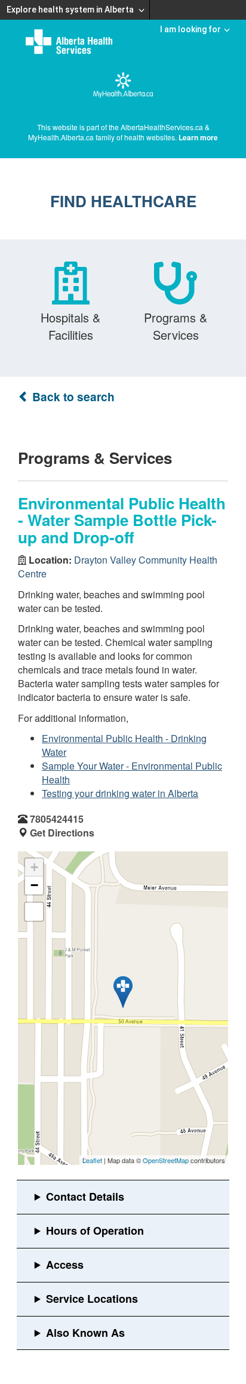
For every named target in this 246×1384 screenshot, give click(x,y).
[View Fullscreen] (34, 912)
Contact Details (85, 1196)
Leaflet (92, 1160)
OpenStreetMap (166, 1160)
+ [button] (34, 867)
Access (65, 1264)
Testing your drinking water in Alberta (120, 793)
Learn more (198, 137)
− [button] (34, 885)
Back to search (72, 397)
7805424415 (57, 819)
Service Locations (92, 1298)
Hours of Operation (95, 1230)
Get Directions (62, 832)
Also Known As (85, 1332)
